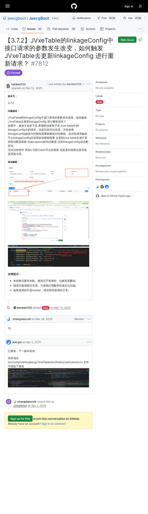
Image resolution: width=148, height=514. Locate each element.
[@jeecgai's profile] (8, 342)
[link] (22, 308)
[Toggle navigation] (7, 6)
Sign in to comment (53, 423)
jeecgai (17, 342)
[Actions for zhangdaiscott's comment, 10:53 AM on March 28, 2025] (89, 319)
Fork (108, 18)
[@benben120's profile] (8, 85)
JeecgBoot (39, 18)
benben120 (18, 84)
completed (20, 405)
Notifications (84, 18)
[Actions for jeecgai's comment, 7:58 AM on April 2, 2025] (89, 342)
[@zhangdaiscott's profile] (8, 319)
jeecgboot (17, 18)
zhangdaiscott (22, 319)
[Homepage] (74, 6)
